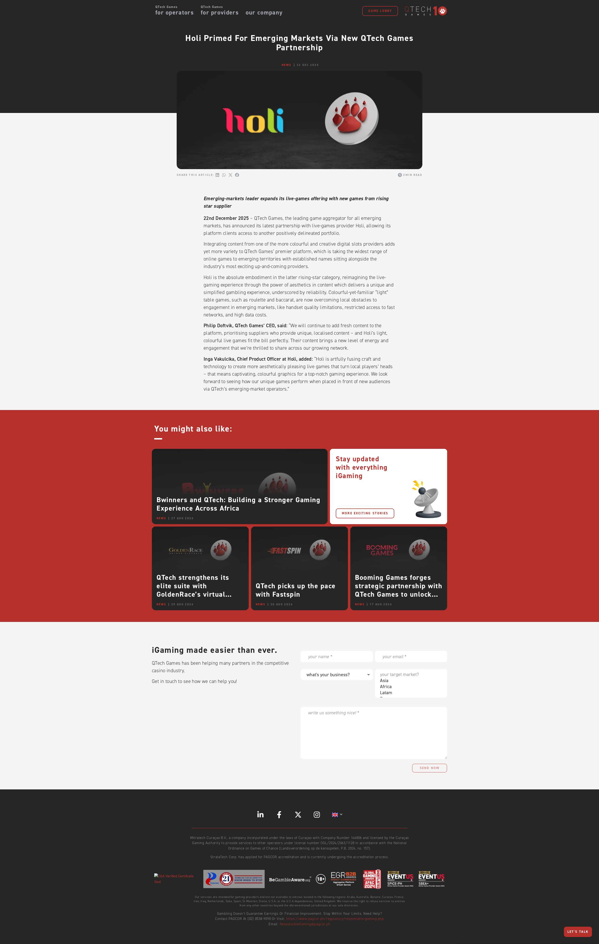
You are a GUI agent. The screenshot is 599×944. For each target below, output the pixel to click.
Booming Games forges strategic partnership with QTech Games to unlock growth (398, 590)
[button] (217, 175)
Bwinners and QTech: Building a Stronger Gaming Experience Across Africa (238, 504)
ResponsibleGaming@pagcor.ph (305, 924)
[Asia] (410, 680)
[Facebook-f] (279, 814)
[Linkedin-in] (260, 814)
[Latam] (410, 693)
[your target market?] (410, 674)
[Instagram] (316, 814)
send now (429, 768)
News (287, 65)
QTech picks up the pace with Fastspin (296, 590)
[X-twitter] (298, 814)
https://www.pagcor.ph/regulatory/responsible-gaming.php (335, 918)
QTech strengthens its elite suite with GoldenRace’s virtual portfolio (193, 590)
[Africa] (410, 686)
